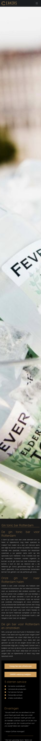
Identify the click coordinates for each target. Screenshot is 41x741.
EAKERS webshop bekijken (20, 674)
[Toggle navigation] (36, 3)
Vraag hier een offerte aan (20, 666)
